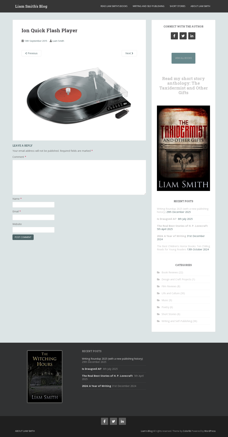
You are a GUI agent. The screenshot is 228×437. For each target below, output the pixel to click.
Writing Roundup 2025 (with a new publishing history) (112, 358)
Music (165, 300)
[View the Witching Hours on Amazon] (45, 376)
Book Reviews (170, 272)
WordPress (210, 431)
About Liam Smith (200, 6)
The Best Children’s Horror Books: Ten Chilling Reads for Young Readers (183, 247)
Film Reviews (169, 286)
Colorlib (187, 431)
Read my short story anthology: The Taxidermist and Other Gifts (183, 85)
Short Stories (177, 6)
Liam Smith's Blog (31, 6)
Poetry (165, 307)
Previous (32, 53)
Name (17, 198)
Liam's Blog (146, 431)
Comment (19, 157)
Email (16, 211)
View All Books (183, 58)
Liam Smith (58, 40)
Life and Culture (171, 293)
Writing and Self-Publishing (148, 6)
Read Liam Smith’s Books (114, 6)
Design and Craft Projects (176, 279)
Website (17, 224)
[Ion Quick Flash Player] (79, 96)
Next (128, 53)
